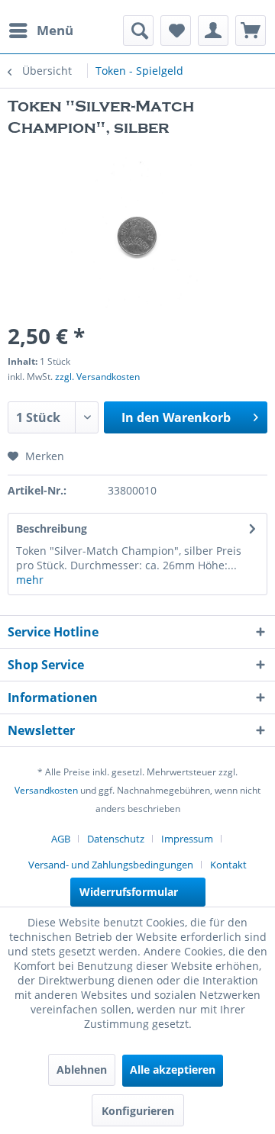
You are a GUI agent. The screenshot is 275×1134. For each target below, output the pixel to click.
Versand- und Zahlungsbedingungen (110, 864)
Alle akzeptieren (172, 1069)
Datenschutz (115, 839)
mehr (30, 579)
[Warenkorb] (250, 30)
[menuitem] (40, 30)
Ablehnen (82, 1069)
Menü (55, 30)
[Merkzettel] (175, 30)
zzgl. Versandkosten (97, 376)
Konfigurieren (138, 1110)
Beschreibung (51, 528)
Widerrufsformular (128, 891)
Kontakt (228, 864)
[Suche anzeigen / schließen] (138, 30)
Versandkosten (46, 790)
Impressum (187, 839)
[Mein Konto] (213, 30)
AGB (60, 839)
